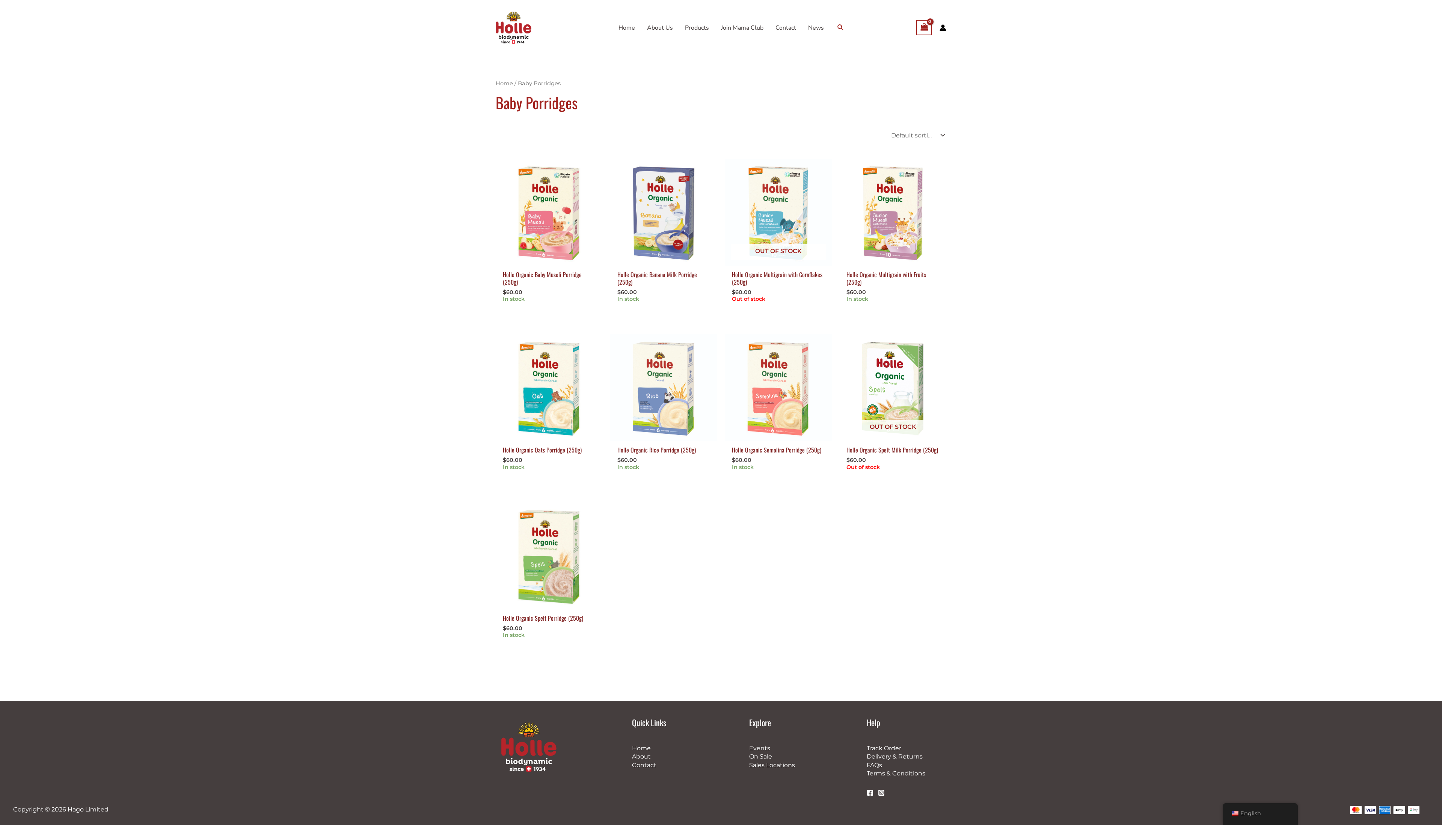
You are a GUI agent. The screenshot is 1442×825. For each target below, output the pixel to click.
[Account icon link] (943, 27)
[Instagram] (881, 792)
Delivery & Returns (895, 756)
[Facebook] (870, 792)
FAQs (874, 765)
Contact (644, 765)
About (641, 756)
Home (504, 83)
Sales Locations (772, 765)
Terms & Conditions (896, 773)
